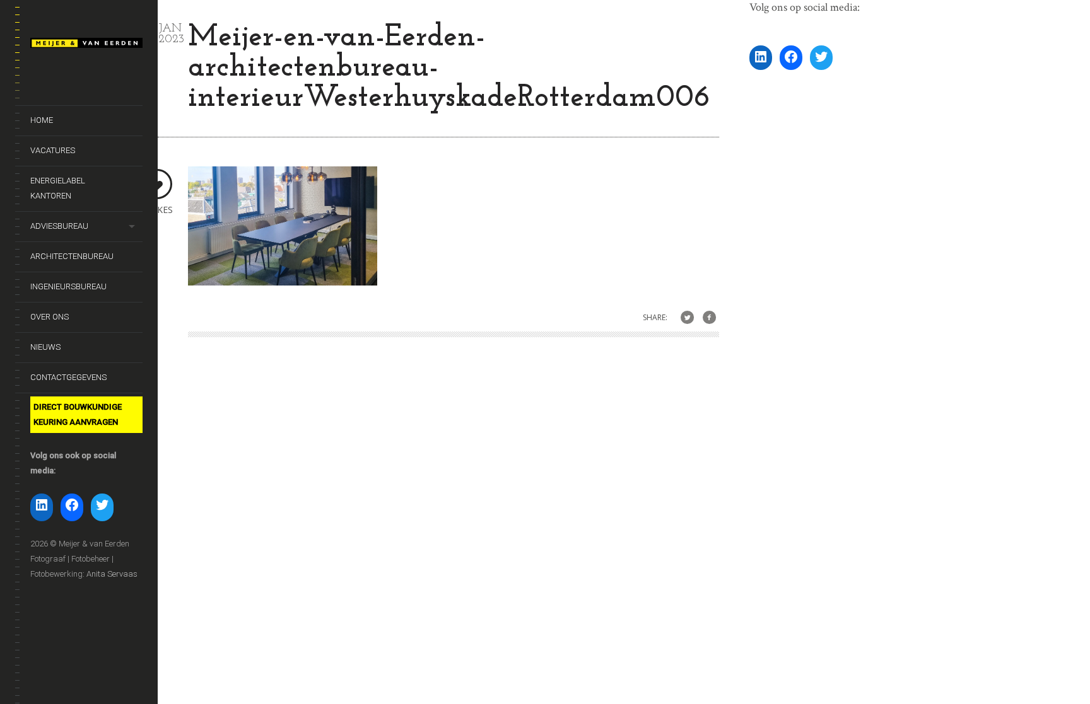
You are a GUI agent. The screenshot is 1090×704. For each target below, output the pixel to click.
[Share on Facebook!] (709, 318)
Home (41, 120)
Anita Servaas (112, 574)
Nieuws (45, 347)
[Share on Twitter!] (687, 318)
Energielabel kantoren (57, 188)
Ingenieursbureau (68, 286)
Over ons (49, 316)
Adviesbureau (59, 226)
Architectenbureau (72, 256)
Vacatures (52, 150)
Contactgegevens (68, 377)
